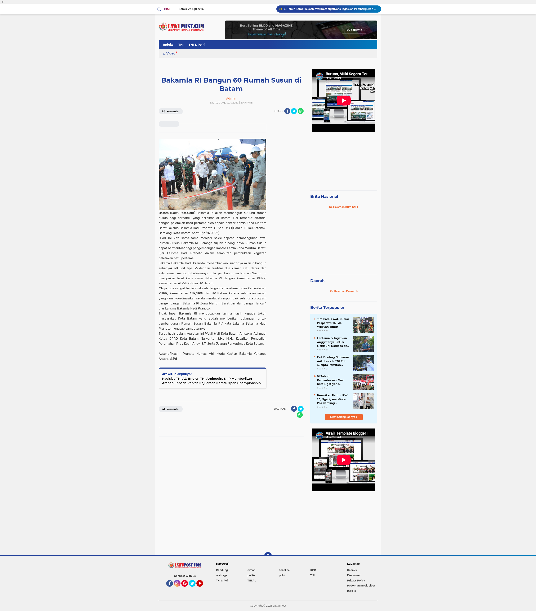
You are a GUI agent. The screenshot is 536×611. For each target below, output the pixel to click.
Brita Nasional (324, 196)
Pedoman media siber (361, 585)
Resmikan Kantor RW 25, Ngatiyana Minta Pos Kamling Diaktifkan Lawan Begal (332, 399)
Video (170, 53)
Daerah (317, 280)
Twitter (194, 588)
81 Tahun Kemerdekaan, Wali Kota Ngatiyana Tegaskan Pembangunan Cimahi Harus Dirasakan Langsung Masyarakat (330, 8)
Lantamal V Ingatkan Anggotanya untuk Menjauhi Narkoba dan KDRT (333, 342)
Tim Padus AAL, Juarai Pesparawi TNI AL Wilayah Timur (333, 322)
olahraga (221, 575)
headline (284, 570)
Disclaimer (354, 575)
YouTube (202, 588)
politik (251, 575)
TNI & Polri (197, 45)
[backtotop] (268, 556)
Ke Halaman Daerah (343, 291)
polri (282, 575)
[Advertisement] (343, 159)
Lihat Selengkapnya (343, 416)
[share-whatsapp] (301, 111)
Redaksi (352, 570)
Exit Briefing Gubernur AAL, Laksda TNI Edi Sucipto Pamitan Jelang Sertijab (333, 361)
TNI (181, 45)
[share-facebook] (287, 111)
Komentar (172, 111)
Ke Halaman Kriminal (343, 206)
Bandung (222, 570)
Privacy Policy (356, 580)
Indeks (168, 45)
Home (166, 9)
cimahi (251, 570)
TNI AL (251, 580)
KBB (313, 570)
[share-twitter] (294, 111)
